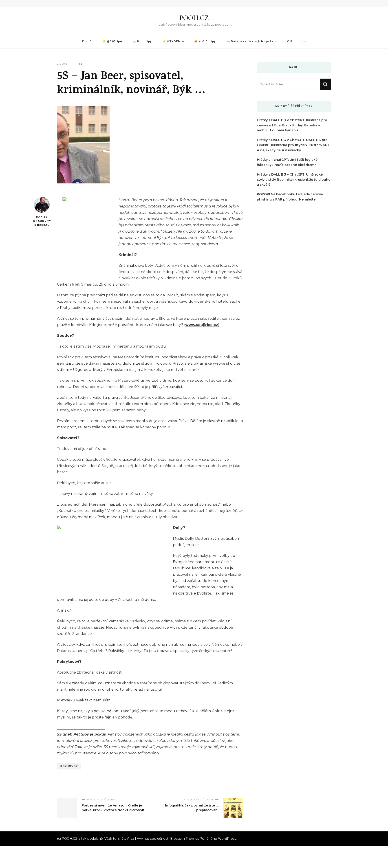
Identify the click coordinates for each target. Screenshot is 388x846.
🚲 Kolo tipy (142, 41)
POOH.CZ (194, 17)
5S (81, 63)
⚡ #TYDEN (172, 41)
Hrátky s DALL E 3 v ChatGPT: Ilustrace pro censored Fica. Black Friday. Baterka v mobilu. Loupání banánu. (292, 125)
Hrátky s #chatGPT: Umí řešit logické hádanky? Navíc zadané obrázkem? (287, 162)
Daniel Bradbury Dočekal (41, 221)
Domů (87, 41)
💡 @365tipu (112, 41)
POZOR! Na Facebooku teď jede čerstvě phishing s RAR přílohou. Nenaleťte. (290, 196)
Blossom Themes (184, 839)
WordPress (227, 839)
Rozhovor (69, 766)
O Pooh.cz (295, 41)
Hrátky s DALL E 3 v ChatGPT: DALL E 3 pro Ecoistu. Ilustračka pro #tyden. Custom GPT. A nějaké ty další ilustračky (293, 145)
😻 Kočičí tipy (205, 41)
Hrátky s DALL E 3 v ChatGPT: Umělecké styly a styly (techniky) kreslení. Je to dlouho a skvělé (294, 179)
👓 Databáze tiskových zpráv (250, 41)
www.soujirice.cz (201, 325)
